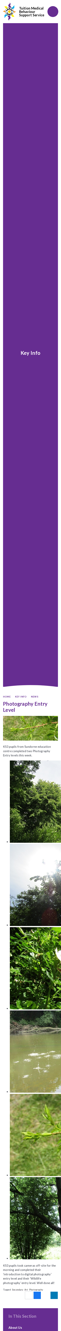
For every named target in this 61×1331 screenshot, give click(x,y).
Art (26, 1289)
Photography (36, 1289)
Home (7, 696)
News (34, 696)
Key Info (21, 696)
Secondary (17, 1289)
